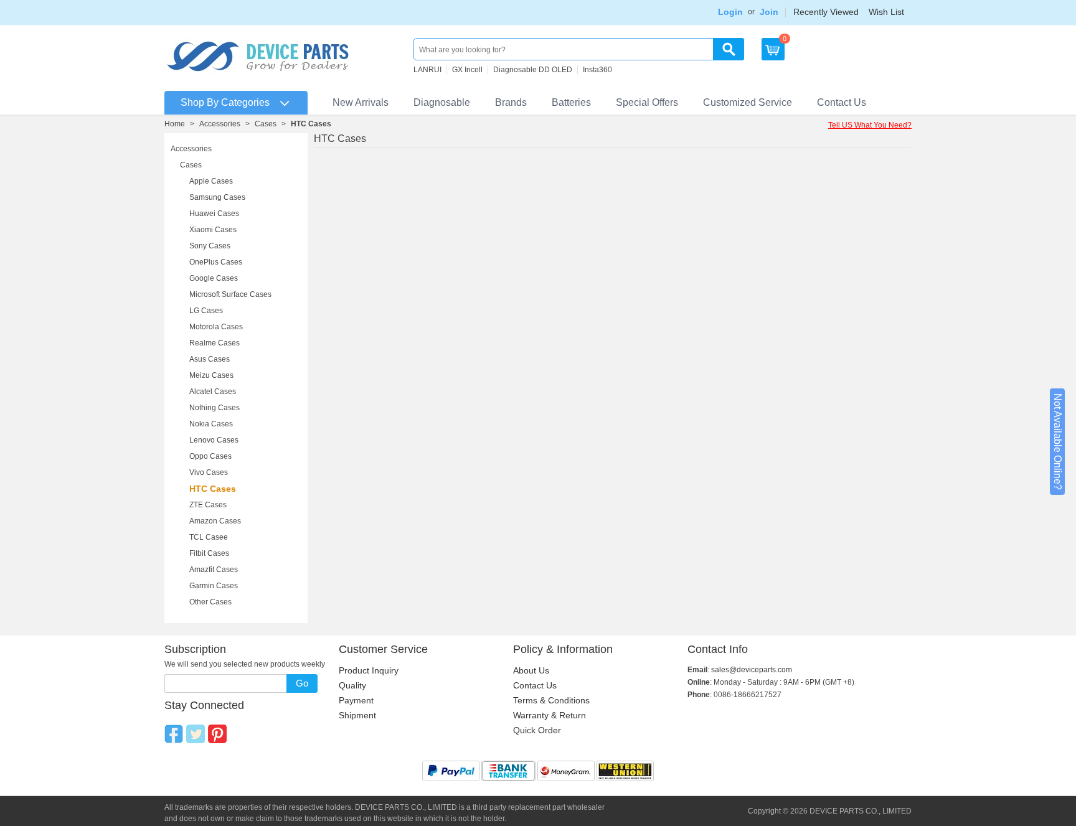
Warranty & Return (549, 715)
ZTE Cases (208, 504)
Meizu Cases (211, 375)
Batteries (571, 102)
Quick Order (537, 730)
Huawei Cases (214, 213)
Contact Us (841, 102)
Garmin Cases (213, 585)
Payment (356, 700)
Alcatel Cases (212, 391)
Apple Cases (211, 181)
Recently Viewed (826, 12)
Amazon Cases (215, 521)
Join (769, 12)
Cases (265, 124)
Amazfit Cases (213, 569)
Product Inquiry (369, 670)
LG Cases (206, 310)
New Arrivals (361, 102)
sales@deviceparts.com (751, 669)
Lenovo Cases (213, 440)
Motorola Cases (216, 326)
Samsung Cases (217, 197)
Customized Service (747, 102)
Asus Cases (209, 359)
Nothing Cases (214, 407)
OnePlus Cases (215, 262)
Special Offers (647, 102)
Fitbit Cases (209, 553)
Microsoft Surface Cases (230, 294)
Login (730, 12)
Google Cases (213, 278)
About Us (531, 670)
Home (174, 124)
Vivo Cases (208, 472)
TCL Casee (208, 537)
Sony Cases (209, 246)
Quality (352, 685)
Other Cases (210, 602)
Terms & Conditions (551, 700)
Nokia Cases (211, 424)
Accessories (219, 124)
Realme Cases (214, 343)
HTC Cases (212, 489)
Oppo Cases (210, 456)
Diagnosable (441, 102)
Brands (511, 102)
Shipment (357, 715)
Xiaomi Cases (213, 229)
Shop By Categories (225, 102)
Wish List (886, 12)
